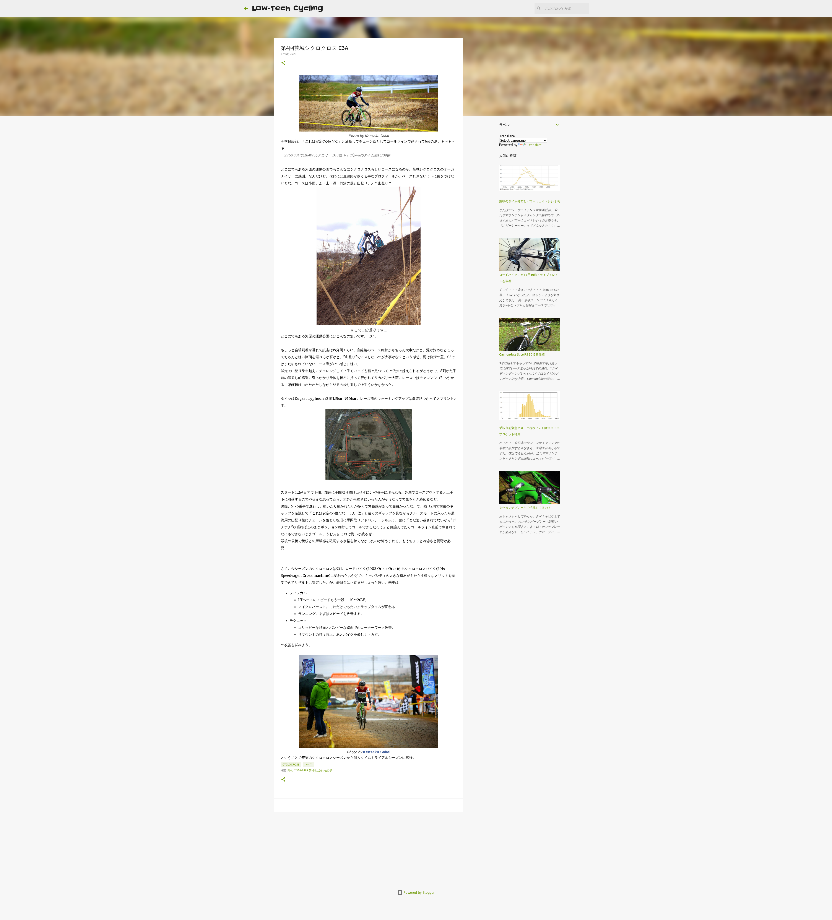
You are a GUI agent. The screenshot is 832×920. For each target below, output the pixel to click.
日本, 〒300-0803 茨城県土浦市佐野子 (309, 770)
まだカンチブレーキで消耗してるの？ (525, 507)
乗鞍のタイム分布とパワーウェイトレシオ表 (529, 201)
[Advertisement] (368, 849)
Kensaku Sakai (376, 752)
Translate (534, 145)
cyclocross (291, 764)
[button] (283, 63)
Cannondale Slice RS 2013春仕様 (522, 354)
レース (308, 764)
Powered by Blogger (419, 892)
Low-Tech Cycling (287, 8)
